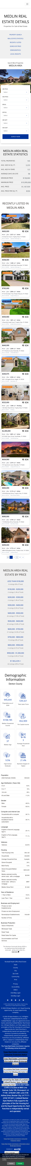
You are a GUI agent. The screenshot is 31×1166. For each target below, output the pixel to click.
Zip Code (15, 974)
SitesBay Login (15, 996)
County (15, 968)
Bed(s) (4, 104)
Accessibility (15, 987)
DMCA (15, 990)
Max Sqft (5, 127)
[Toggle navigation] (27, 4)
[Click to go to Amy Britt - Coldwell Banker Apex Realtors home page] (6, 3)
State (15, 965)
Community (15, 977)
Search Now (15, 137)
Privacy (15, 984)
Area (15, 979)
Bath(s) (4, 112)
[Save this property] (27, 216)
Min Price (5, 89)
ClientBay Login (15, 993)
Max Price (5, 96)
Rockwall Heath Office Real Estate (15, 962)
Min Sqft (4, 120)
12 (19, 557)
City (15, 971)
